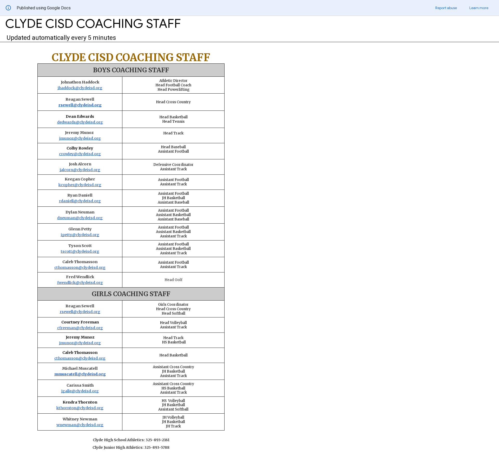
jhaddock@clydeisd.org (80, 88)
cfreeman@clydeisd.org (80, 328)
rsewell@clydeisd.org (80, 105)
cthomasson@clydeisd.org (80, 267)
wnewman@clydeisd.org (79, 424)
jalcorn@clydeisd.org (80, 169)
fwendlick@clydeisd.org (80, 282)
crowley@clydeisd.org (80, 154)
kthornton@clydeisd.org (79, 408)
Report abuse (446, 7)
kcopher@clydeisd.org (79, 185)
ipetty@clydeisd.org (80, 234)
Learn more (478, 7)
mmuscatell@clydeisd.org (80, 374)
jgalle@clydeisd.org (80, 391)
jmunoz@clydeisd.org (80, 138)
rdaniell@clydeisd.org (80, 201)
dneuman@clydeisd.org (80, 218)
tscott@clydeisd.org (80, 251)
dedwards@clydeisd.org (80, 122)
